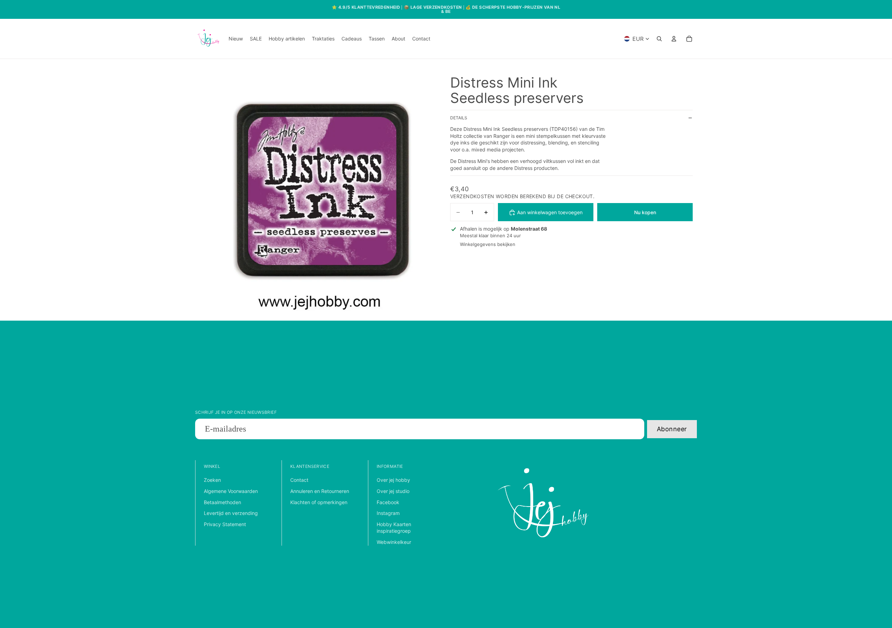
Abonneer (672, 429)
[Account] (674, 38)
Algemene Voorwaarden (231, 491)
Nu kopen (645, 212)
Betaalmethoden (222, 502)
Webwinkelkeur (394, 542)
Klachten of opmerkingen (318, 502)
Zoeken (212, 480)
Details (458, 118)
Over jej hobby (393, 480)
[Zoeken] (659, 38)
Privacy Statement (225, 524)
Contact (299, 480)
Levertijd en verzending (231, 513)
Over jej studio (393, 491)
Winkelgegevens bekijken (487, 244)
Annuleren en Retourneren (319, 491)
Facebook (388, 502)
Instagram (388, 513)
